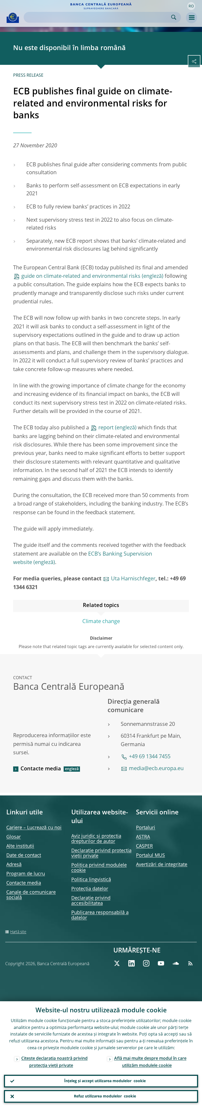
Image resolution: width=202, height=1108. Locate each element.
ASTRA (143, 837)
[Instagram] (146, 963)
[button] (191, 6)
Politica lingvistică (91, 879)
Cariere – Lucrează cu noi (34, 827)
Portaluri (145, 827)
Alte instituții (20, 846)
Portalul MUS (150, 855)
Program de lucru (25, 874)
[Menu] (191, 17)
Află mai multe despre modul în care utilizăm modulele (150, 1062)
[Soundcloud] (175, 963)
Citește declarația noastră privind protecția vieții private (54, 1062)
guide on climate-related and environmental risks (80, 276)
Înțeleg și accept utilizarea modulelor (105, 1081)
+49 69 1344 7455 (149, 757)
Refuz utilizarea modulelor (105, 1096)
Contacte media (41, 769)
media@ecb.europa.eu (156, 768)
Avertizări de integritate (161, 864)
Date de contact (23, 855)
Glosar (13, 837)
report (106, 428)
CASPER (144, 846)
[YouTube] (161, 963)
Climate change (101, 621)
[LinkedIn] (131, 963)
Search (173, 17)
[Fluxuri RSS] (190, 963)
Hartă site (18, 932)
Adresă (14, 864)
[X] (116, 963)
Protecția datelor (89, 889)
